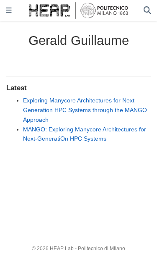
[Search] (147, 11)
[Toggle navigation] (9, 11)
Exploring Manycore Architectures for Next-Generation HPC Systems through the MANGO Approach (85, 110)
